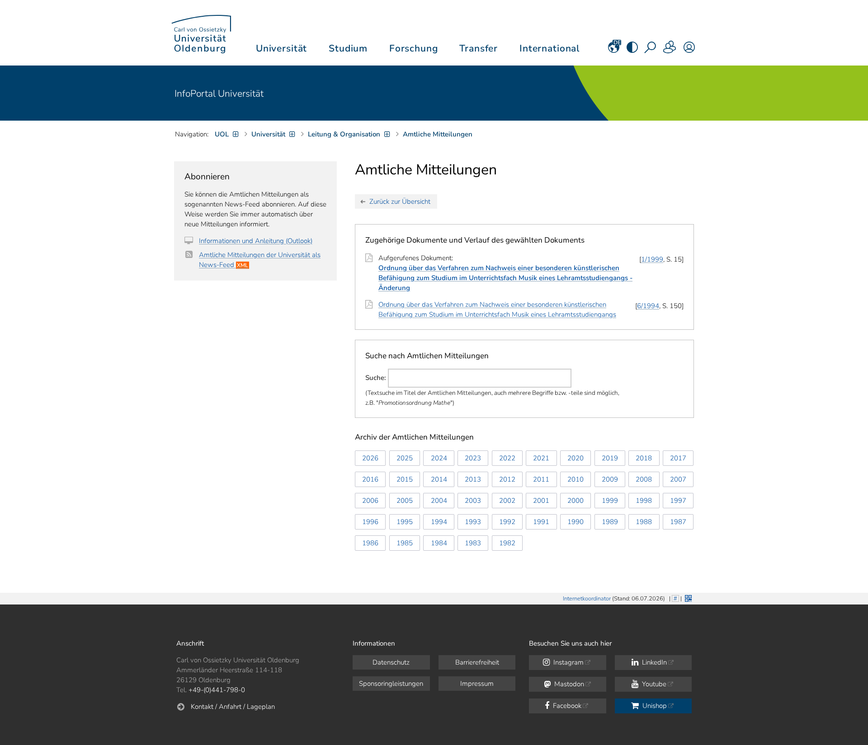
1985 (404, 543)
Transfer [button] (478, 48)
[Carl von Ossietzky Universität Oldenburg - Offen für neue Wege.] (201, 33)
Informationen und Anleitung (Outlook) (255, 240)
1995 (404, 521)
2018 (644, 458)
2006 (370, 500)
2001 (541, 500)
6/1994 (648, 305)
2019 (610, 458)
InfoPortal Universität (219, 93)
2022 (507, 458)
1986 (370, 543)
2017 (678, 458)
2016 (370, 479)
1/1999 (652, 259)
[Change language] (613, 50)
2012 (507, 479)
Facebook (566, 705)
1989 (610, 521)
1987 (678, 521)
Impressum (477, 683)
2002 (507, 500)
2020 (575, 458)
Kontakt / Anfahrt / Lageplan (233, 706)
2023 (473, 458)
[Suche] (651, 50)
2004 (439, 500)
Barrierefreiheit (477, 662)
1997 (678, 500)
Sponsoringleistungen (391, 683)
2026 (370, 458)
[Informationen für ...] (670, 50)
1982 (507, 543)
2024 (439, 458)
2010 (575, 479)
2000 (575, 500)
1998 (644, 500)
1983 (473, 543)
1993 (473, 521)
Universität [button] (281, 48)
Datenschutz (391, 662)
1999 (610, 500)
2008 (644, 479)
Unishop (654, 705)
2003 (473, 500)
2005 (404, 500)
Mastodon (568, 684)
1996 (370, 521)
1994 (439, 521)
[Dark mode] (632, 50)
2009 (610, 479)
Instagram (568, 662)
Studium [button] (348, 48)
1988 (644, 521)
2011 (541, 479)
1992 (507, 521)
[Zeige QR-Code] (687, 597)
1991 (541, 521)
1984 (439, 543)
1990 (575, 521)
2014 (439, 479)
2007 (678, 479)
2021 (541, 458)
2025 (404, 458)
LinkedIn (653, 662)
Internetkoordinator (587, 599)
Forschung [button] (413, 48)
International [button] (549, 48)
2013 (473, 479)
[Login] (689, 50)
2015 (404, 479)
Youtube (653, 684)
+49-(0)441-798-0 (217, 689)
